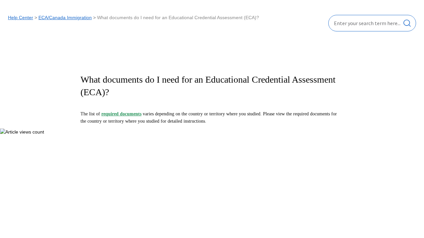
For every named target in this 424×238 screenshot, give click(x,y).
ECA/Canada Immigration (65, 17)
